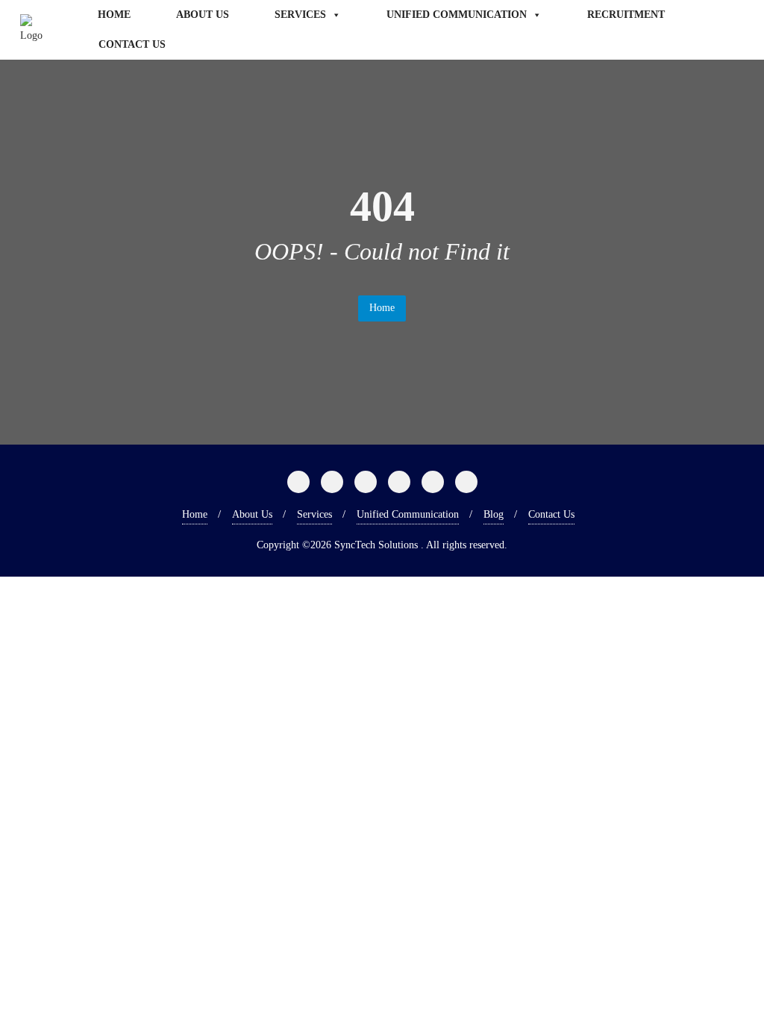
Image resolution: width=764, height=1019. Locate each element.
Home (114, 14)
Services (300, 14)
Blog (493, 514)
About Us (202, 14)
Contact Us (132, 44)
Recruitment (626, 14)
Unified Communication (456, 14)
